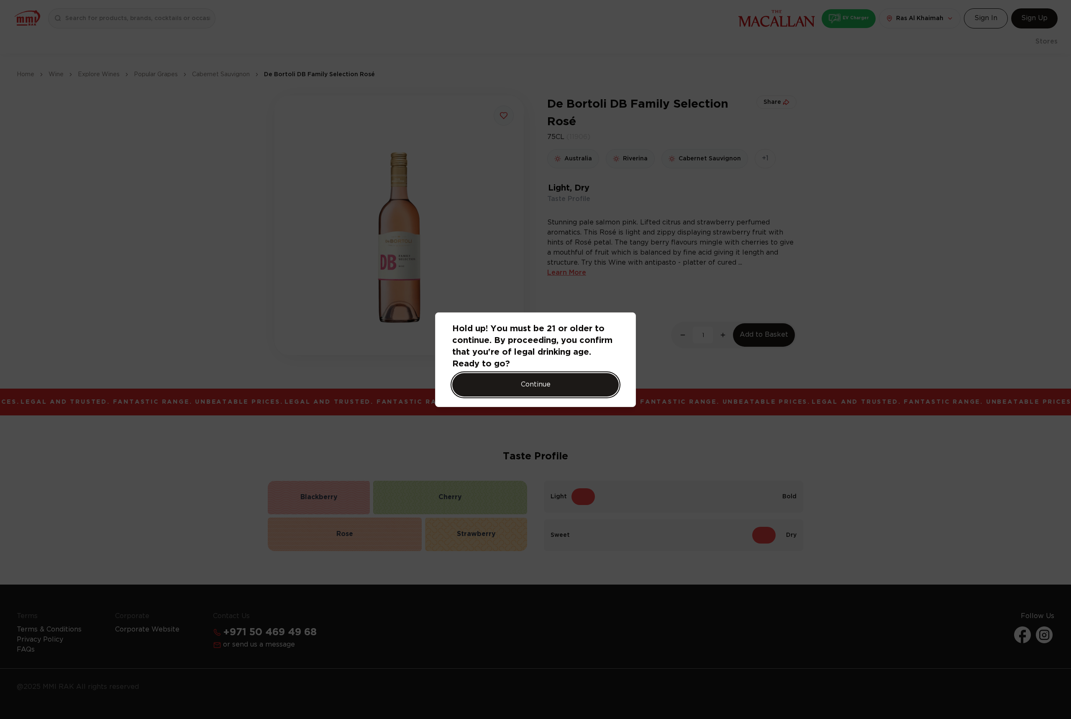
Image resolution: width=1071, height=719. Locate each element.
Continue (536, 384)
